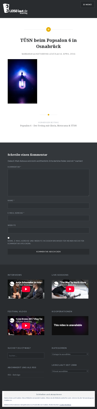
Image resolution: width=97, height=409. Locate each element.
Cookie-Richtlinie (65, 405)
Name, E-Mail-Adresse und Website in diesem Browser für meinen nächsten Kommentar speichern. (46, 242)
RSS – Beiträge (14, 375)
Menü (89, 4)
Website (12, 225)
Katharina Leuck (46, 54)
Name (11, 200)
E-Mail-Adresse (16, 213)
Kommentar (14, 167)
